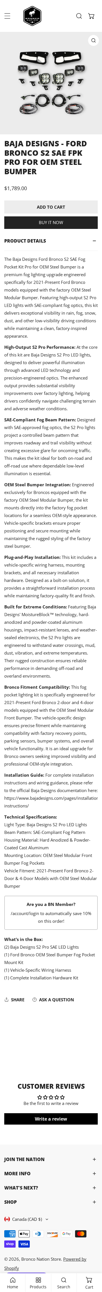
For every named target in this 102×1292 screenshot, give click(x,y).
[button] (91, 16)
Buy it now (51, 222)
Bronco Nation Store (41, 1259)
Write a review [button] (51, 1119)
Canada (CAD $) (27, 1219)
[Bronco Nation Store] (33, 16)
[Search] (79, 16)
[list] (51, 83)
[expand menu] (7, 16)
